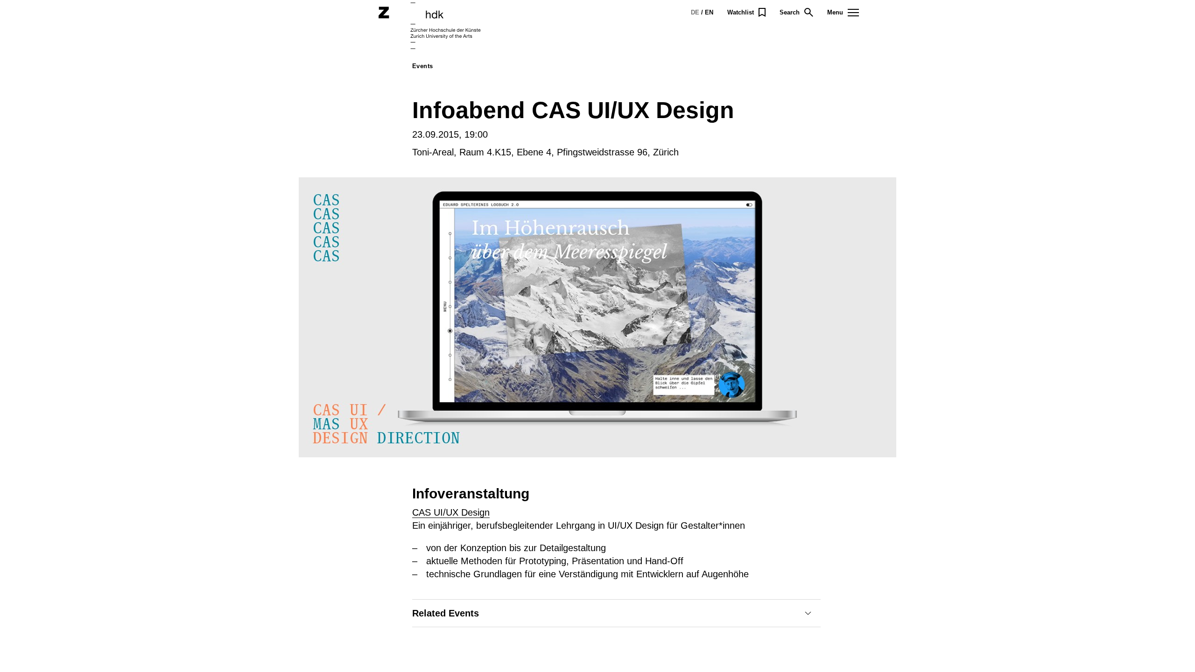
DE (695, 12)
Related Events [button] (445, 613)
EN (709, 12)
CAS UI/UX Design (451, 512)
